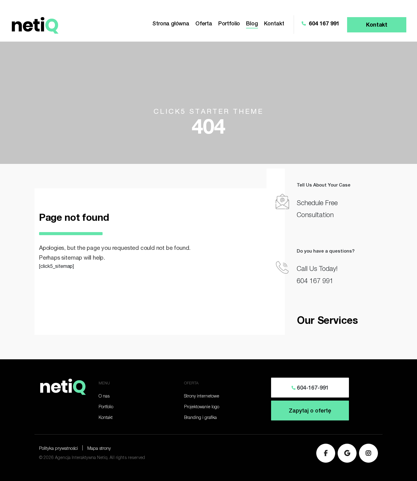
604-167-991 (312, 388)
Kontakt (274, 24)
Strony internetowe (201, 396)
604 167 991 (323, 24)
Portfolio (229, 24)
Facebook (325, 453)
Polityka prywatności (58, 448)
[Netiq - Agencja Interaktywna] (35, 24)
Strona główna (170, 24)
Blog (252, 24)
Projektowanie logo (201, 407)
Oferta (203, 24)
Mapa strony (99, 448)
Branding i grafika (200, 418)
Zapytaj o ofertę (310, 411)
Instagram (368, 453)
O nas (104, 396)
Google (347, 453)
